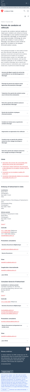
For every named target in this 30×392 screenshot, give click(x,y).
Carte (2, 224)
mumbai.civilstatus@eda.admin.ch (10, 321)
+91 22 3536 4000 (5, 301)
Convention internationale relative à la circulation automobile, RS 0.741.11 (16, 176)
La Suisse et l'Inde (8, 11)
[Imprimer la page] (25, 16)
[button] (27, 349)
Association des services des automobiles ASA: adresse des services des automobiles (15, 163)
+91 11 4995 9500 (5, 230)
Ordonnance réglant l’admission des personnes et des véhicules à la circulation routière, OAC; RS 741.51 (16, 168)
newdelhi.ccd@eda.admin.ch (8, 270)
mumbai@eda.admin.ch (7, 310)
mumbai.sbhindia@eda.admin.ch (9, 312)
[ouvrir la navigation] (28, 11)
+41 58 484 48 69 (5, 232)
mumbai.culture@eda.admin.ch (9, 313)
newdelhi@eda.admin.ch (7, 235)
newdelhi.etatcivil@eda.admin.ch (9, 249)
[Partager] (28, 16)
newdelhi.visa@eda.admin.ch (8, 262)
